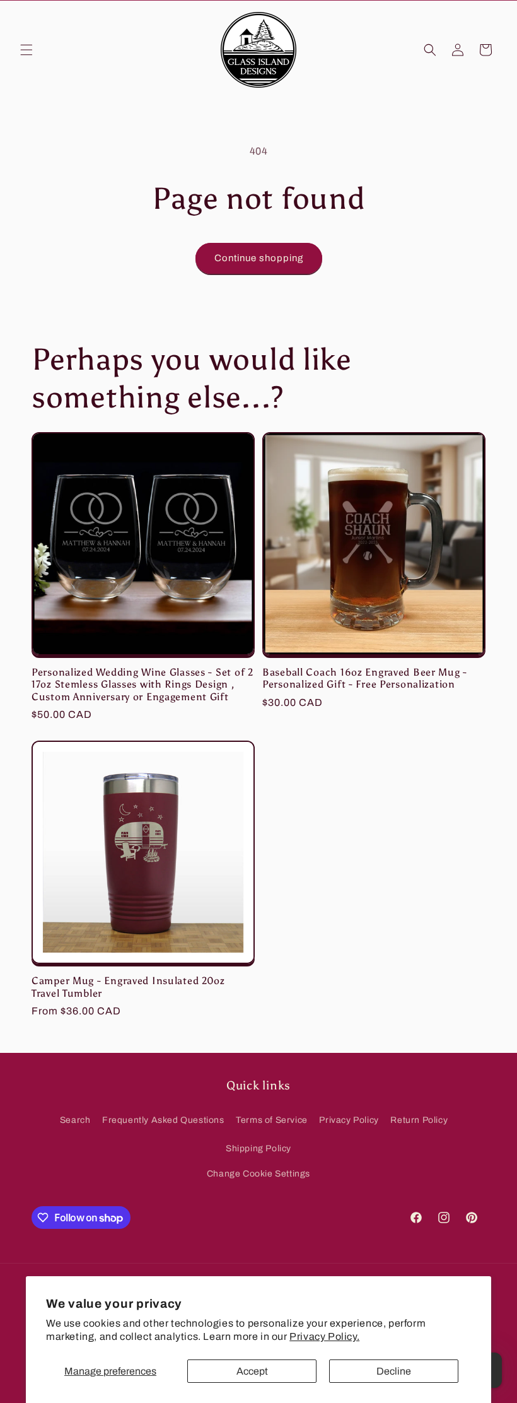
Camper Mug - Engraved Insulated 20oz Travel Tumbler (128, 987)
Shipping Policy (258, 1148)
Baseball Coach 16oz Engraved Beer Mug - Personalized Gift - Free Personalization (364, 678)
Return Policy (419, 1120)
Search (75, 1120)
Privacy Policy (348, 1120)
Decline (393, 1371)
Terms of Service (272, 1120)
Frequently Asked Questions (163, 1120)
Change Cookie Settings (258, 1173)
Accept (252, 1371)
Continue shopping (258, 258)
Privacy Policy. (324, 1336)
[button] (26, 50)
